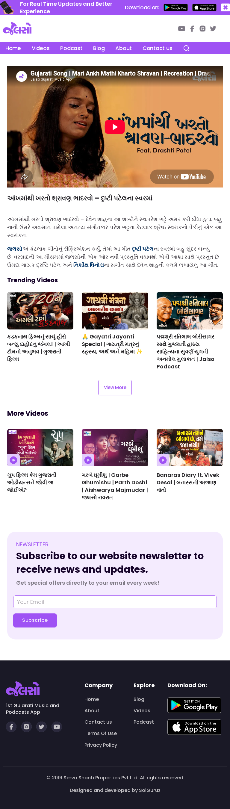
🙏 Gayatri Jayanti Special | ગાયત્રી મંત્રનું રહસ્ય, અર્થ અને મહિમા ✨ (112, 344)
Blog (99, 48)
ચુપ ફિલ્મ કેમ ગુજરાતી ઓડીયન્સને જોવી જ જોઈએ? (31, 482)
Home (13, 48)
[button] (225, 7)
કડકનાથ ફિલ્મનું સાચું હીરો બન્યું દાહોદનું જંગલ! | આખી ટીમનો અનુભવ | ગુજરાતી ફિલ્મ (38, 348)
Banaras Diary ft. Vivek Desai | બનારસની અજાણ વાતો (188, 482)
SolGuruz (150, 790)
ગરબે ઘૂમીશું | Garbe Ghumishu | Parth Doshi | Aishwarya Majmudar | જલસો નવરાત (115, 486)
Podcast (71, 48)
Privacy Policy (100, 745)
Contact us (157, 48)
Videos (40, 48)
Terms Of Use (100, 733)
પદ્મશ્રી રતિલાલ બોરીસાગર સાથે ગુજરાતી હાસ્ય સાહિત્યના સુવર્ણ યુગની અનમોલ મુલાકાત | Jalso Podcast (185, 351)
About (123, 48)
